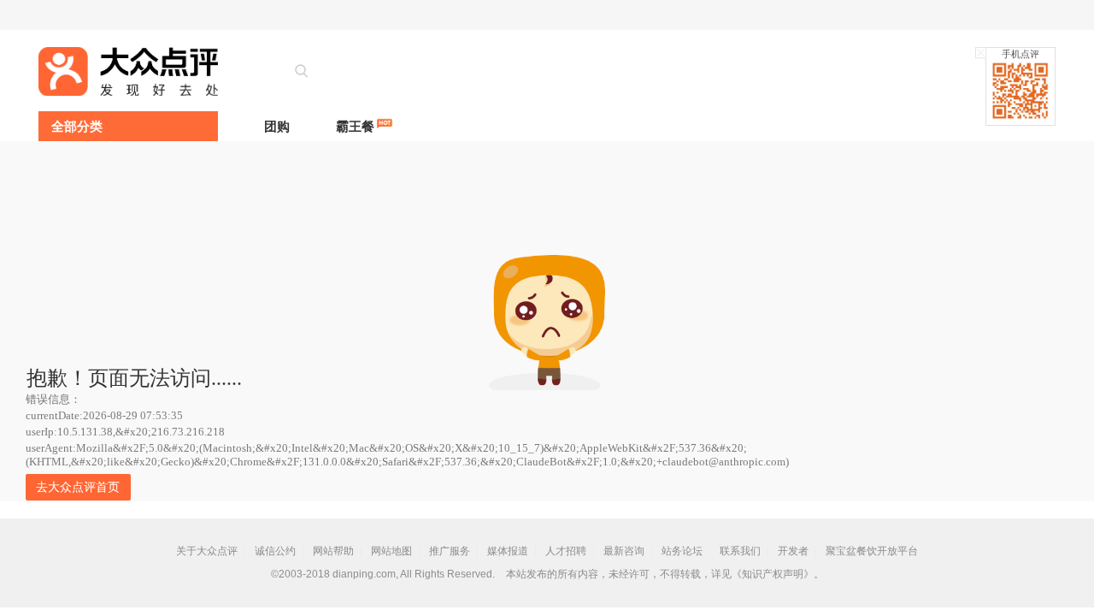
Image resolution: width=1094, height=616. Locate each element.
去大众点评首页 (78, 487)
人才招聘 (565, 551)
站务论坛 (682, 551)
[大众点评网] (128, 71)
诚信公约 (275, 551)
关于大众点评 (207, 551)
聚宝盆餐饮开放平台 (872, 551)
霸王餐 (355, 126)
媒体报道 (507, 551)
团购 (277, 126)
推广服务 (449, 551)
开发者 (793, 551)
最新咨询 (623, 551)
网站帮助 (333, 551)
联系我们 (740, 551)
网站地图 (391, 551)
